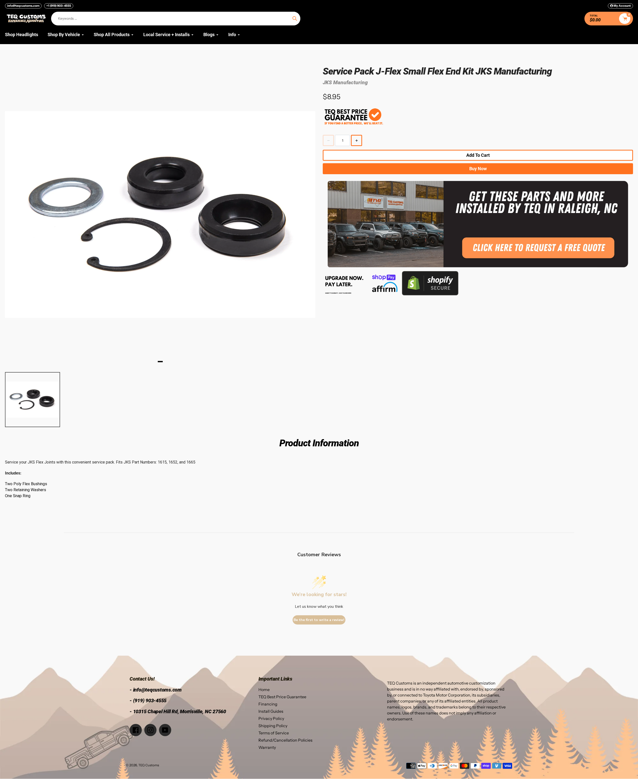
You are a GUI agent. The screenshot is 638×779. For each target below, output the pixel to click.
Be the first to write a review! (319, 620)
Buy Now (478, 168)
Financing (267, 703)
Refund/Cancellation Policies (285, 740)
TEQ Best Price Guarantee (282, 696)
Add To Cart (478, 155)
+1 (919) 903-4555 (58, 5)
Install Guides (270, 711)
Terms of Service (273, 732)
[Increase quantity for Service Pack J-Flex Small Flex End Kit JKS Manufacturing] (356, 140)
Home (264, 689)
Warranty (267, 747)
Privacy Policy (271, 718)
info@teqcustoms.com (23, 5)
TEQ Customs (148, 765)
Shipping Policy (272, 725)
